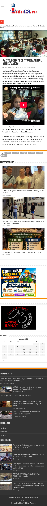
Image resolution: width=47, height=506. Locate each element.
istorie (15, 153)
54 (13, 383)
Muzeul (31, 153)
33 (13, 398)
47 (24, 391)
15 (36, 349)
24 (4, 355)
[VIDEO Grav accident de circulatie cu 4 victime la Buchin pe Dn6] (6, 415)
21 (30, 352)
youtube (3, 435)
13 (24, 349)
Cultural (9, 26)
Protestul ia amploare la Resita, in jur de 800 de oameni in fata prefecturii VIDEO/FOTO (21, 380)
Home (4, 26)
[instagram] (25, 500)
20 (24, 352)
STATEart (20, 497)
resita (40, 153)
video (4, 155)
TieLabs (35, 497)
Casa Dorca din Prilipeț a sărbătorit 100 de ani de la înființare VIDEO (28, 455)
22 (36, 352)
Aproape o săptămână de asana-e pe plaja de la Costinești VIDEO (28, 446)
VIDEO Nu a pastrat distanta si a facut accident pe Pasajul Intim (27, 388)
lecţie (24, 153)
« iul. (3, 360)
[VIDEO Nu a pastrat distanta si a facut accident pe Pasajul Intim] (6, 389)
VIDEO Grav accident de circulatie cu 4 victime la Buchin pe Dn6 (27, 413)
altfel (8, 153)
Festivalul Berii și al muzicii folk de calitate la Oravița (22, 252)
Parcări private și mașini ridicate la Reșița (15, 395)
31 (24, 408)
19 (17, 352)
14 (30, 349)
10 (4, 349)
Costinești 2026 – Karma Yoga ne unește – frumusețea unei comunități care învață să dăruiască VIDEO (29, 485)
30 (25, 416)
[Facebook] (23, 500)
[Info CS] (23, 8)
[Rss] (21, 500)
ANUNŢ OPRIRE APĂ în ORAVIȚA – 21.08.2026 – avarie (27, 475)
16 (42, 349)
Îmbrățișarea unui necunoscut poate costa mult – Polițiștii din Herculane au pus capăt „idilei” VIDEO (28, 466)
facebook (3, 428)
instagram (3, 432)
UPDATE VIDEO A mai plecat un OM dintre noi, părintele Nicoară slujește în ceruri (27, 404)
